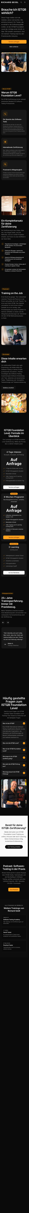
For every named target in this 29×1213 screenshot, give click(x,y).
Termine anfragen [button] (14, 42)
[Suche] (21, 2)
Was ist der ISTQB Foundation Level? (12, 750)
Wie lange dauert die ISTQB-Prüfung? (11, 773)
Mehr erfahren (14, 47)
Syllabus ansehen (8, 387)
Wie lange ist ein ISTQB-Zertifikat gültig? (10, 757)
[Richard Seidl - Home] (9, 2)
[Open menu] (25, 2)
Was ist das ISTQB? (8, 723)
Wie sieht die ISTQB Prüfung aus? (11, 765)
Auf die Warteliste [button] (14, 573)
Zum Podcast (14, 889)
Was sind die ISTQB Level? (11, 743)
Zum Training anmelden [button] (14, 847)
